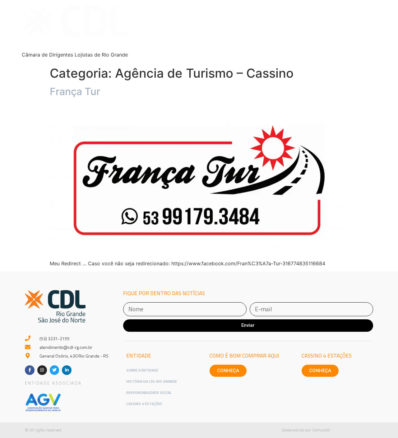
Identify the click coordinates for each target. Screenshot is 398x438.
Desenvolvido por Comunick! (306, 430)
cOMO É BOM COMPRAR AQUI (244, 356)
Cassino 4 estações (327, 356)
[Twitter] (54, 370)
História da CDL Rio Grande (151, 381)
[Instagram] (42, 370)
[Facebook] (30, 370)
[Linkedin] (67, 370)
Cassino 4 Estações (144, 404)
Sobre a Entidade (142, 370)
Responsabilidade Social (148, 392)
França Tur (75, 91)
